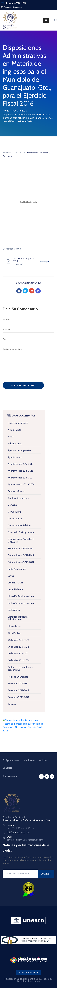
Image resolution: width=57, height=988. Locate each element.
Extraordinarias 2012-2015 (21, 555)
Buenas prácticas (16, 491)
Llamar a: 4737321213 (15, 3)
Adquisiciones (15, 443)
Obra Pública (14, 633)
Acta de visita (14, 430)
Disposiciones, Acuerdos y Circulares (21, 540)
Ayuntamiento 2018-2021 (20, 477)
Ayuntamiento (15, 457)
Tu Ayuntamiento (11, 760)
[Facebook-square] (41, 776)
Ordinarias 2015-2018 (18, 646)
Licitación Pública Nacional (21, 596)
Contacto (7, 767)
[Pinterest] (31, 290)
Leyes (11, 576)
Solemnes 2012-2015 (18, 690)
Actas (11, 436)
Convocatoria (14, 511)
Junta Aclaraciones (17, 569)
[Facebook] (19, 290)
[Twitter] (25, 290)
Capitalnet (29, 760)
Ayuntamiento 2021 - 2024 (21, 484)
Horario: (10, 825)
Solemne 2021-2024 (18, 683)
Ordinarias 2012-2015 (18, 640)
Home (6, 110)
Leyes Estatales (15, 582)
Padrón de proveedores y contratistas (20, 668)
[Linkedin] (38, 290)
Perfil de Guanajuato (18, 676)
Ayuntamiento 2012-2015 (20, 464)
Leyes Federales (16, 589)
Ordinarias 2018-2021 (18, 653)
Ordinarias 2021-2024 (19, 660)
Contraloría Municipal (18, 498)
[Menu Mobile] (46, 20)
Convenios (13, 505)
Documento (18, 110)
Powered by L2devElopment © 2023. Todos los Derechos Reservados (28, 980)
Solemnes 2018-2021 (18, 697)
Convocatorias (15, 518)
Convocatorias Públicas (19, 525)
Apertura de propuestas (19, 450)
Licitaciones (14, 610)
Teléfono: (18, 832)
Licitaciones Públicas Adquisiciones (18, 618)
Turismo (12, 704)
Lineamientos (14, 626)
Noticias (43, 760)
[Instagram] (52, 776)
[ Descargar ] (43, 261)
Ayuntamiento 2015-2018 (20, 470)
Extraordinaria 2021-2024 (20, 548)
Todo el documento (18, 423)
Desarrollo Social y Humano (21, 532)
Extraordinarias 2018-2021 (21, 562)
